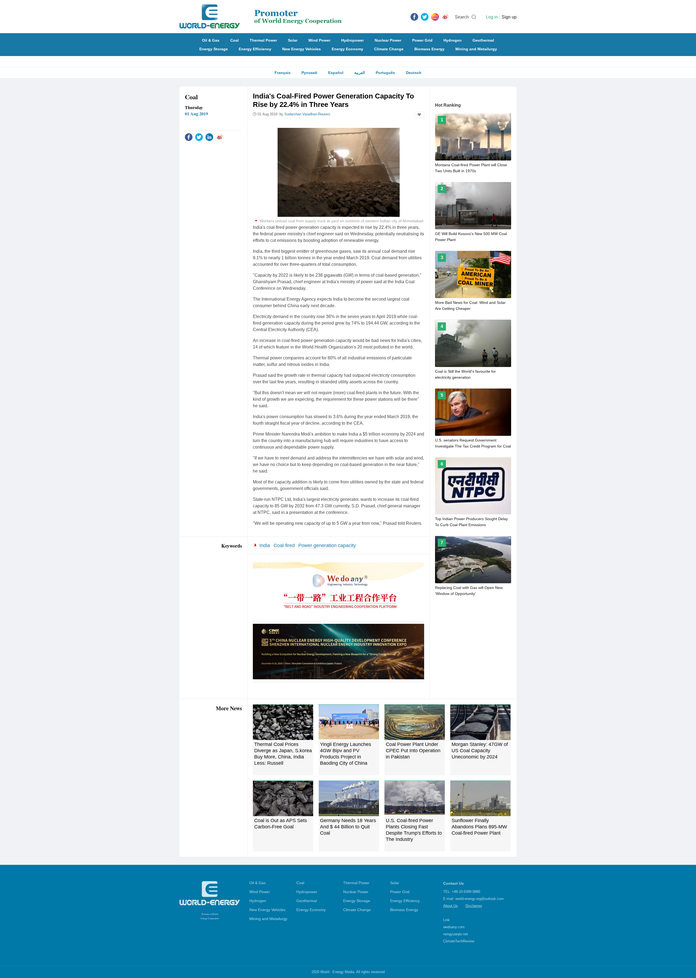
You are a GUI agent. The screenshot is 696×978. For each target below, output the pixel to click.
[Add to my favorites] (419, 115)
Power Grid (422, 40)
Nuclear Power (388, 40)
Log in (492, 17)
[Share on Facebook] (188, 137)
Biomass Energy (429, 49)
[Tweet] (424, 16)
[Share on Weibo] (219, 137)
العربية (359, 72)
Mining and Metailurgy (476, 49)
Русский (309, 72)
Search (462, 17)
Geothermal (483, 40)
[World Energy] (260, 16)
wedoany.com (454, 927)
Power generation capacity (327, 545)
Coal (234, 40)
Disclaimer (473, 906)
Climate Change (388, 49)
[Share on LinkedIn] (209, 137)
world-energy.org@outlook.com (479, 899)
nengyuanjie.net (455, 934)
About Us (450, 906)
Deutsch (413, 72)
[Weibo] (445, 16)
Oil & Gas (210, 40)
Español (335, 72)
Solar (292, 40)
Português (385, 72)
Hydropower (352, 40)
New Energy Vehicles (301, 49)
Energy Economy (347, 49)
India (264, 545)
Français (283, 72)
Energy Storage (213, 49)
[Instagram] (435, 16)
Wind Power (319, 40)
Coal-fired (284, 545)
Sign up (509, 17)
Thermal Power (263, 40)
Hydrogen (452, 40)
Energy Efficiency (255, 49)
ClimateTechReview (458, 941)
